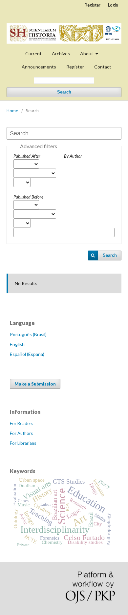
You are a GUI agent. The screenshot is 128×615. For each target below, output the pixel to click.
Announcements (39, 66)
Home (12, 110)
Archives (61, 53)
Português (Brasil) (28, 334)
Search (64, 92)
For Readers (21, 423)
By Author (73, 156)
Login (113, 5)
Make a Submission (35, 384)
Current (33, 53)
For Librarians (23, 443)
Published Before (28, 197)
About (87, 53)
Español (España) (27, 354)
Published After (26, 156)
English (17, 344)
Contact (102, 66)
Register (75, 66)
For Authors (21, 433)
